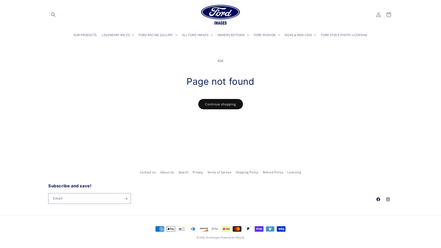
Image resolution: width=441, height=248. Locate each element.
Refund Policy (273, 172)
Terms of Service (219, 172)
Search (183, 172)
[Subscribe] (126, 198)
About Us (167, 172)
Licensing (294, 172)
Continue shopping (220, 104)
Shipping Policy (247, 172)
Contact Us (148, 172)
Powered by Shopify (232, 237)
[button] (53, 15)
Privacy (198, 172)
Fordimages (213, 237)
